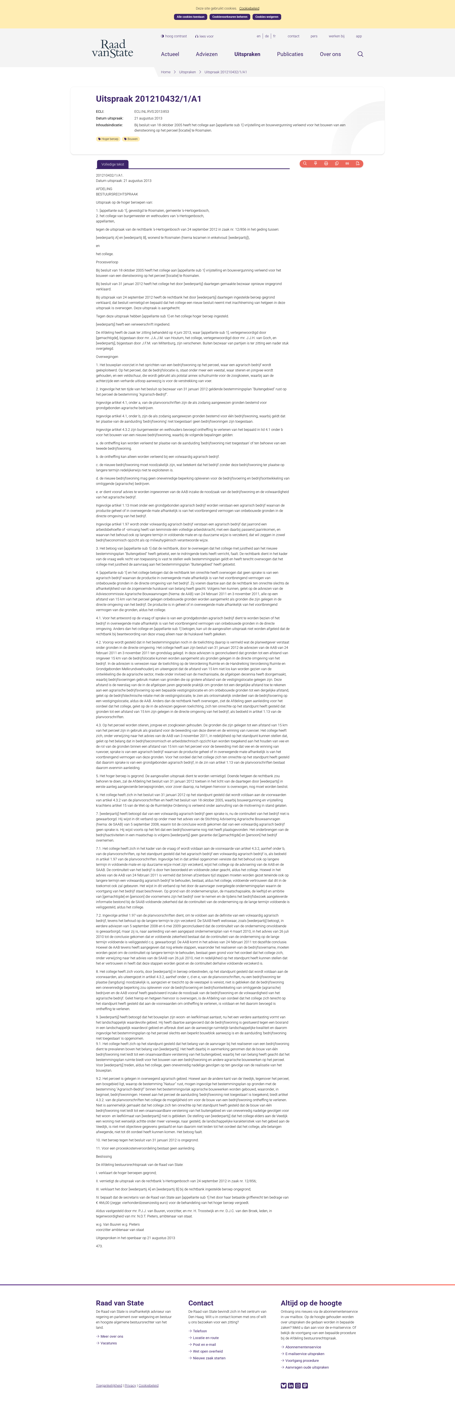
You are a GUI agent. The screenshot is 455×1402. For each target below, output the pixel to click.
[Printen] (326, 163)
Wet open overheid (208, 1351)
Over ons (330, 54)
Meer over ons (112, 1336)
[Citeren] (347, 163)
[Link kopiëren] (336, 163)
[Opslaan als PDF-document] (358, 163)
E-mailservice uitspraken (304, 1354)
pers (314, 36)
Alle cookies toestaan (190, 16)
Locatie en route (206, 1338)
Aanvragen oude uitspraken (307, 1367)
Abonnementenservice (303, 1347)
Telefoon (200, 1331)
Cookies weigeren (266, 16)
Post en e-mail (204, 1344)
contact (293, 36)
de (267, 36)
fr (275, 36)
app (359, 36)
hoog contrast (176, 36)
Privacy (130, 1385)
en (259, 36)
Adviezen (207, 54)
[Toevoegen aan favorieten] (315, 163)
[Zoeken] (305, 163)
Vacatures (109, 1343)
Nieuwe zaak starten (209, 1358)
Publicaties (290, 54)
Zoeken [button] (360, 54)
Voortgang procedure (302, 1360)
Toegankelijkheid (109, 1385)
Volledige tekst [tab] (112, 164)
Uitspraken (247, 54)
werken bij (337, 36)
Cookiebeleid (249, 8)
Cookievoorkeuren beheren (229, 16)
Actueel (170, 54)
